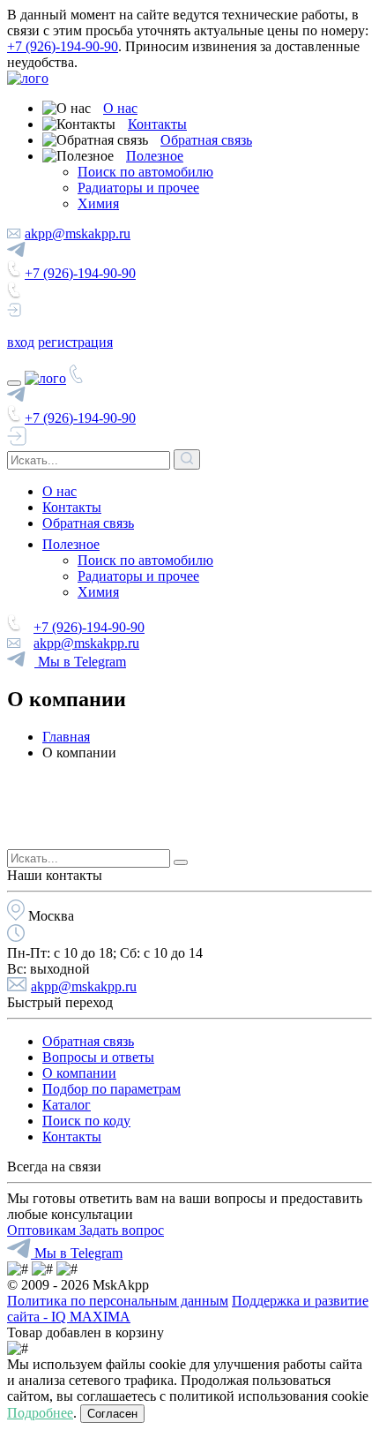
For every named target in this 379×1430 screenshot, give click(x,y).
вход (20, 342)
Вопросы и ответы (98, 1057)
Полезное (154, 155)
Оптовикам (43, 1230)
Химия (98, 203)
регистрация (75, 342)
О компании (79, 1072)
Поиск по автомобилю (145, 171)
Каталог (66, 1104)
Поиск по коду (86, 1120)
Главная (66, 736)
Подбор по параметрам (111, 1088)
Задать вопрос (121, 1230)
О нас (120, 108)
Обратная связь (206, 139)
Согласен (112, 1413)
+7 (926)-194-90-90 (62, 46)
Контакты (157, 124)
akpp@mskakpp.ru (77, 233)
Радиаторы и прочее (138, 187)
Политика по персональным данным (117, 1300)
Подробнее (40, 1412)
